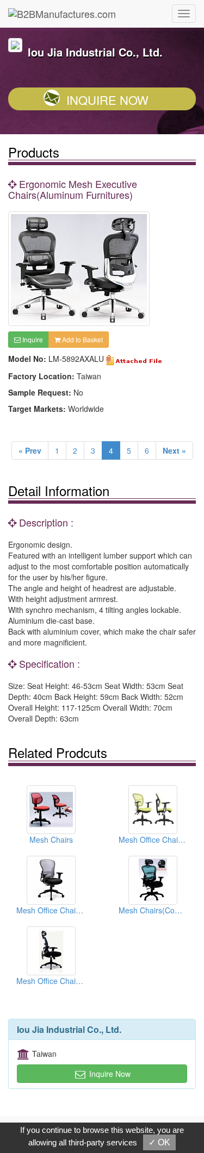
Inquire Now (107, 99)
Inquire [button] (32, 339)
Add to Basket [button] (81, 339)
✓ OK (159, 1142)
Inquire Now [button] (109, 1073)
